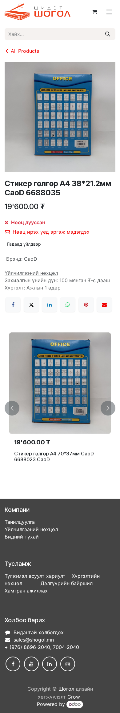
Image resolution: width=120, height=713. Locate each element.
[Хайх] (107, 34)
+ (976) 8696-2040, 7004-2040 (42, 647)
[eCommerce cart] (94, 12)
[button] (12, 408)
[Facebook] (13, 304)
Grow (73, 697)
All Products (25, 51)
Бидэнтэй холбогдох (39, 632)
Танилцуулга (20, 522)
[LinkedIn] (49, 304)
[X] (31, 304)
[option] (60, 408)
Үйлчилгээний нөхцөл (31, 529)
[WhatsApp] (67, 304)
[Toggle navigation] (109, 11)
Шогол (66, 689)
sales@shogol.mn (34, 640)
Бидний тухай (22, 537)
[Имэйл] (104, 304)
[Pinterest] (86, 304)
